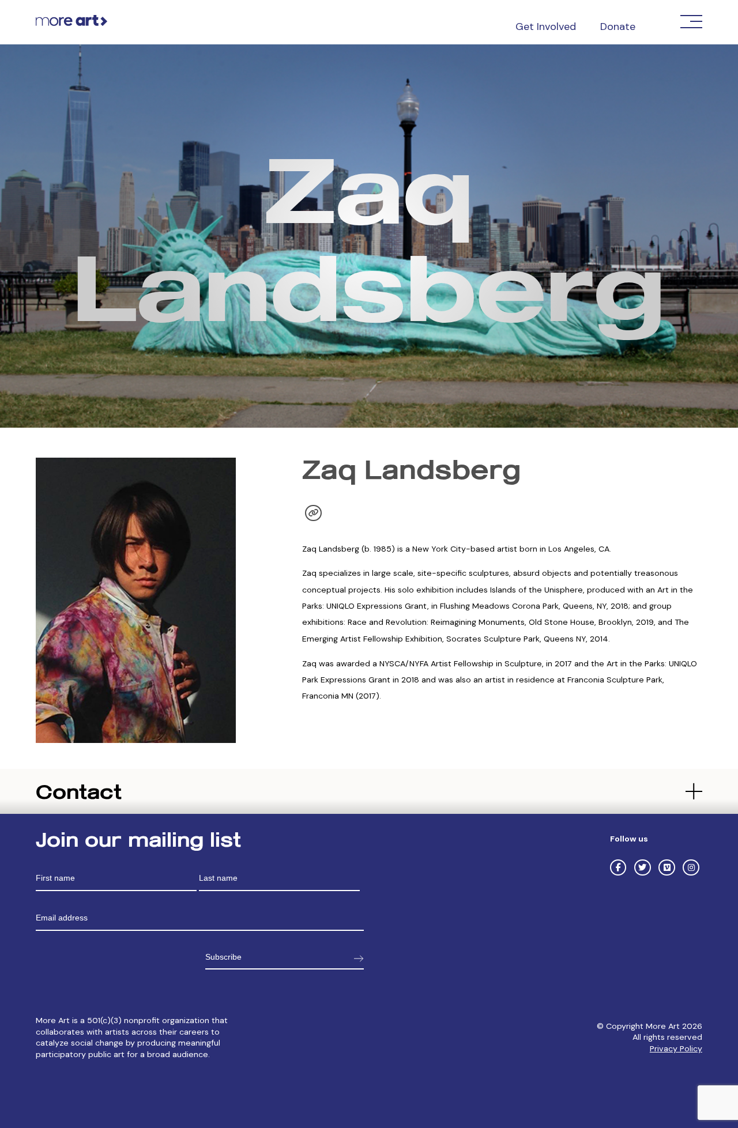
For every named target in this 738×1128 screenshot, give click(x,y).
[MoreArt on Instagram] (691, 867)
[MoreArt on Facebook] (618, 867)
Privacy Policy (676, 1048)
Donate (617, 26)
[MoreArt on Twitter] (642, 867)
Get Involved (545, 26)
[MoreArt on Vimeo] (666, 867)
